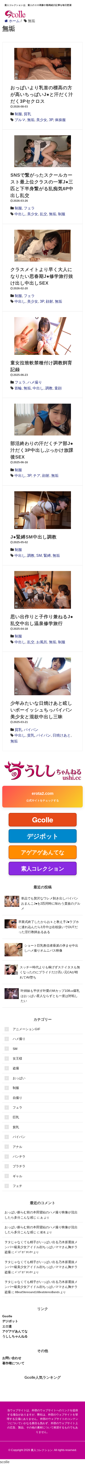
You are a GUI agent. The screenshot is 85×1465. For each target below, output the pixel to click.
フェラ (29, 208)
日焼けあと (62, 735)
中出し (20, 214)
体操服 (60, 120)
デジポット (10, 1321)
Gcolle (7, 1316)
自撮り (17, 1098)
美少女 (41, 120)
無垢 (30, 120)
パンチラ (19, 1156)
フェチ (17, 1186)
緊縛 (47, 555)
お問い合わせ (11, 1358)
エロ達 (7, 1326)
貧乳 (27, 114)
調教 (49, 388)
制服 (18, 114)
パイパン (31, 730)
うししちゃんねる (15, 1336)
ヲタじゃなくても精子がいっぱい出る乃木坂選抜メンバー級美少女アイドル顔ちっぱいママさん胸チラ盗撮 (41, 1247)
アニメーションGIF (26, 1029)
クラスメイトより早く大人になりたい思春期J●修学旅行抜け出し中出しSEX (41, 276)
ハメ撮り (34, 382)
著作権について (13, 1363)
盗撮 (16, 1068)
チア (36, 475)
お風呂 (41, 642)
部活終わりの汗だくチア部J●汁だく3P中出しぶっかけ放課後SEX (41, 450)
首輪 (18, 388)
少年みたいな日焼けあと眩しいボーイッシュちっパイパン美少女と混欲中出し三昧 (41, 710)
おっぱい (19, 1078)
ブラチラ (19, 1166)
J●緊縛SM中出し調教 (33, 536)
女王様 (17, 1058)
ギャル (17, 1176)
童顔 (58, 388)
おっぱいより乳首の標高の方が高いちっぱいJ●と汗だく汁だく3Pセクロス (41, 94)
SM (39, 555)
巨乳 (16, 1117)
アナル (17, 1147)
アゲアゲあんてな (15, 1331)
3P (51, 120)
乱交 (43, 214)
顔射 (49, 301)
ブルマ (20, 120)
